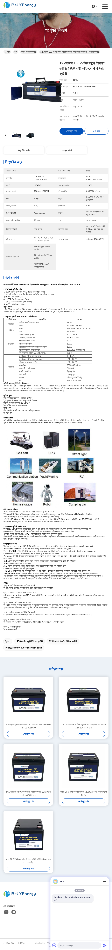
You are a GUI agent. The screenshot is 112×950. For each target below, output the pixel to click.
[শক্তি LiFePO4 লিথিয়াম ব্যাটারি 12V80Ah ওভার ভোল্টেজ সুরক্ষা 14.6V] (83, 767)
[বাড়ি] (20, 897)
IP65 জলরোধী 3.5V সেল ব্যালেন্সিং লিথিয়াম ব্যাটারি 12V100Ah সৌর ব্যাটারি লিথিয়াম (28, 793)
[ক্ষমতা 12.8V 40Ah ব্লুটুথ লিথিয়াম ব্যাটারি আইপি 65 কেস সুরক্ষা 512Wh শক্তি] (28, 834)
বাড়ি (8, 52)
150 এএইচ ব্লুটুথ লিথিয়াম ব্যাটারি (30, 641)
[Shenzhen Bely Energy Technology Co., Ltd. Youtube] (13, 912)
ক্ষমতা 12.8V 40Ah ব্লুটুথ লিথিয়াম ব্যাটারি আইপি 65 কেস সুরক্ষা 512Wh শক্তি (28, 860)
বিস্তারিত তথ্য (24, 150)
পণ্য (15, 52)
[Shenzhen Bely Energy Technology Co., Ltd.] (20, 6)
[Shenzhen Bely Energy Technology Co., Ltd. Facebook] (6, 912)
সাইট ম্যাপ (22, 943)
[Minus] (104, 881)
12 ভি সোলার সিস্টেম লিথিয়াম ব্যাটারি (63, 641)
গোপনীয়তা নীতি (9, 943)
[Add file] (54, 945)
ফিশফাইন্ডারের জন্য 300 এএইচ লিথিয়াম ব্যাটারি (24, 647)
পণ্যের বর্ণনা (67, 150)
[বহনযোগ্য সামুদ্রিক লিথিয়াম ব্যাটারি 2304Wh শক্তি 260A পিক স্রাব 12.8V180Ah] (28, 699)
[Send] (104, 945)
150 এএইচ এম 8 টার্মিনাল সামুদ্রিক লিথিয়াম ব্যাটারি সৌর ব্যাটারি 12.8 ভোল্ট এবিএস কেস (84, 726)
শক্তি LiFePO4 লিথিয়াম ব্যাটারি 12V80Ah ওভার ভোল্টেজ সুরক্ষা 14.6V (83, 793)
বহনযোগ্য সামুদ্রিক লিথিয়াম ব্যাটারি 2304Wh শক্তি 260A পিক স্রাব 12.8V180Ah (28, 726)
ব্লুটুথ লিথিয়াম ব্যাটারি (28, 52)
